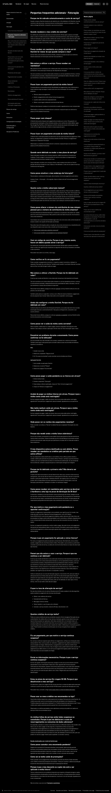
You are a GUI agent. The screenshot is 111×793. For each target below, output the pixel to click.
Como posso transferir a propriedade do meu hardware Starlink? (51, 233)
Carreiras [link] (52, 790)
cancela (58, 288)
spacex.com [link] (36, 790)
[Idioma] (104, 4)
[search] (104, 12)
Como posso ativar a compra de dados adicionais (62, 689)
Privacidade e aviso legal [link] (88, 790)
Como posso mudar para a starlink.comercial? (46, 230)
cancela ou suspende (61, 315)
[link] (7, 4)
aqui (54, 42)
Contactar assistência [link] (53, 783)
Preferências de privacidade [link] (102, 790)
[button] (16, 19)
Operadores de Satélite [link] (61, 790)
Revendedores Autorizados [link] (75, 790)
